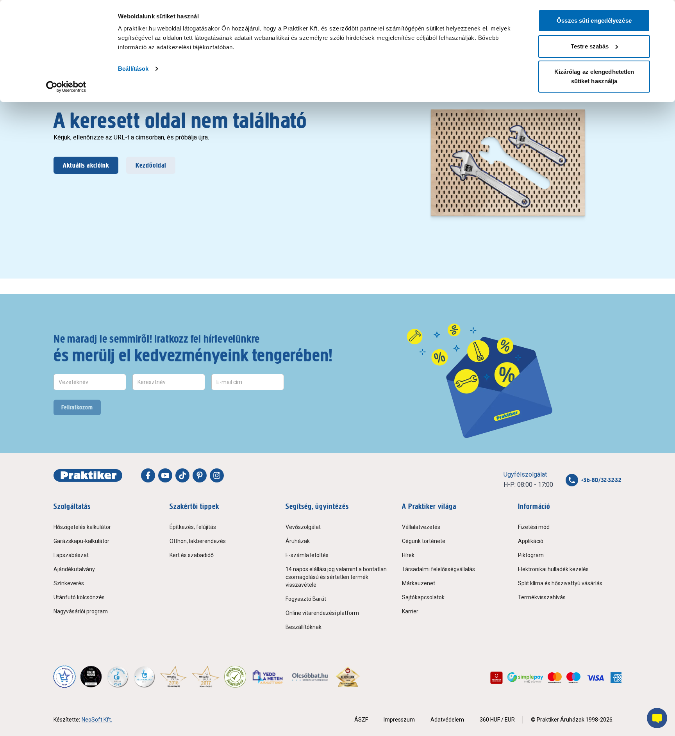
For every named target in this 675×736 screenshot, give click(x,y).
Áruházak (298, 541)
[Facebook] (148, 475)
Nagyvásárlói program (81, 611)
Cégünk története (423, 541)
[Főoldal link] (88, 475)
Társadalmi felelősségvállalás (438, 569)
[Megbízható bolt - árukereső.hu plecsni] (235, 677)
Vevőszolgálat (303, 527)
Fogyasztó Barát (306, 599)
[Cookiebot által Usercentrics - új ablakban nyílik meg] (66, 87)
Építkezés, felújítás (193, 527)
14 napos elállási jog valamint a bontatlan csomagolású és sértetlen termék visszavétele (336, 577)
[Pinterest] (200, 475)
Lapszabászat (71, 555)
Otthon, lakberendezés (198, 541)
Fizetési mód (534, 527)
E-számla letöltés (307, 555)
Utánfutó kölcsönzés (79, 597)
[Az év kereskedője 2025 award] (348, 677)
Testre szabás (590, 46)
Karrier (410, 611)
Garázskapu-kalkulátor (81, 541)
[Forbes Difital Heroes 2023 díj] (91, 677)
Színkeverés (69, 583)
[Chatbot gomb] (657, 718)
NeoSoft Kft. (97, 719)
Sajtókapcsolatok (423, 597)
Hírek (408, 555)
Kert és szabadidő (192, 555)
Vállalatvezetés (421, 527)
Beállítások (133, 68)
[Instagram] (217, 475)
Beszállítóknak (303, 627)
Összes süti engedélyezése (594, 20)
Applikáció (530, 541)
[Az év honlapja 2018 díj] (118, 677)
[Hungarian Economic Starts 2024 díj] (64, 677)
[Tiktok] (182, 475)
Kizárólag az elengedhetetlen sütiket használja (594, 76)
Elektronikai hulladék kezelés (553, 569)
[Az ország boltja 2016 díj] (173, 677)
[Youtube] (165, 475)
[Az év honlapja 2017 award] (206, 677)
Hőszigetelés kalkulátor (82, 527)
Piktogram (531, 555)
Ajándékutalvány (74, 569)
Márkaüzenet (418, 583)
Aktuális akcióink (86, 165)
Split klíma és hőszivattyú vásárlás (560, 583)
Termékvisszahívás (542, 597)
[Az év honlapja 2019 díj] (144, 677)
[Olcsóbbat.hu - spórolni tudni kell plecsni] (310, 677)
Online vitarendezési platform (322, 613)
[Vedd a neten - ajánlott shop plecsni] (268, 677)
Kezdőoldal (151, 165)
